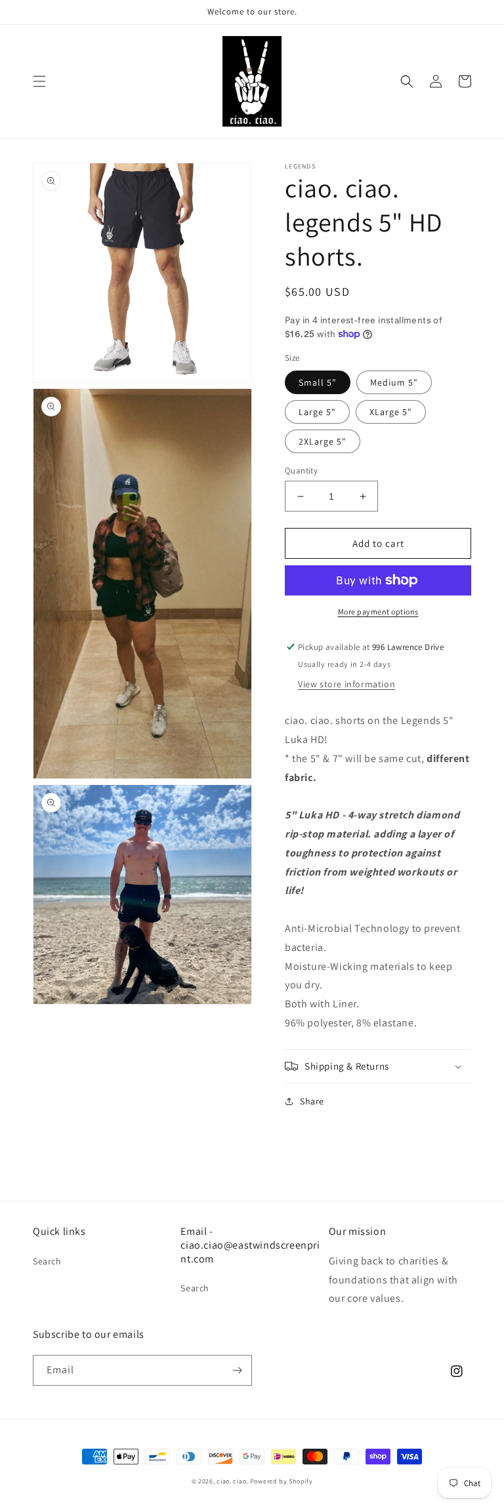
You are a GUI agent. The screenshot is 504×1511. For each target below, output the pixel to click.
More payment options (378, 611)
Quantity (301, 470)
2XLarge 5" (322, 441)
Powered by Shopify (281, 1481)
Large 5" (317, 412)
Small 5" (318, 382)
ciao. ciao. (233, 1481)
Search (47, 1261)
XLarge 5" (390, 412)
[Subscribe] (236, 1370)
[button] (39, 81)
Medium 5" (394, 382)
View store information (346, 684)
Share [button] (312, 1101)
